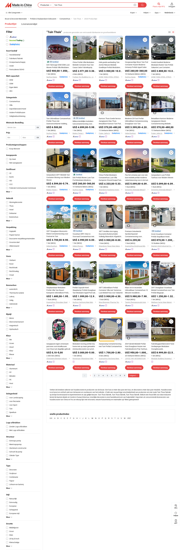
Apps (157, 12)
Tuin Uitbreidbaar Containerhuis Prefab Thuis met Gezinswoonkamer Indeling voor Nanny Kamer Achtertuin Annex (58, 121)
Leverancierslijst (29, 23)
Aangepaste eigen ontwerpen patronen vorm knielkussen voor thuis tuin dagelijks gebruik (58, 346)
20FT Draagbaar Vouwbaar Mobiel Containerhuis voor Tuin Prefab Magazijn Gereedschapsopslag (163, 290)
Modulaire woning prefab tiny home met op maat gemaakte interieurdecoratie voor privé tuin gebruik (84, 346)
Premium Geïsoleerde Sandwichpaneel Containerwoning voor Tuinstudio (133, 234)
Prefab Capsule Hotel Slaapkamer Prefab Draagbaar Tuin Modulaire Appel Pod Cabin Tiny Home (85, 290)
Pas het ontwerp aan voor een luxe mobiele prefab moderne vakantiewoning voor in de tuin (136, 177)
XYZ (129, 418)
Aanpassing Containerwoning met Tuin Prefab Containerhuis (110, 345)
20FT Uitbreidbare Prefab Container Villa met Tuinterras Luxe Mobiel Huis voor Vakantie (111, 290)
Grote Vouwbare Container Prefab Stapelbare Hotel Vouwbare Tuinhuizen (161, 235)
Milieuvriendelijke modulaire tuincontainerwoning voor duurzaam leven (83, 122)
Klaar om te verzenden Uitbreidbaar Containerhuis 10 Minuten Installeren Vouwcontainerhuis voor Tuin (136, 290)
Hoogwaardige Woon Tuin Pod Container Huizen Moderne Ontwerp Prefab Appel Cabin (136, 64)
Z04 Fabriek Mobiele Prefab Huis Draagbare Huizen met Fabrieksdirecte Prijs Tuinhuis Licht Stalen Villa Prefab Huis (136, 346)
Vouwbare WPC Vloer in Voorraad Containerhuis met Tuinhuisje (83, 235)
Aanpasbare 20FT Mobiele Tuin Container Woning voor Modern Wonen (58, 177)
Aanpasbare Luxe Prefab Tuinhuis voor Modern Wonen (162, 176)
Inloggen (171, 6)
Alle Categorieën (14, 12)
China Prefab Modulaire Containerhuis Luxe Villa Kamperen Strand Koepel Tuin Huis (110, 177)
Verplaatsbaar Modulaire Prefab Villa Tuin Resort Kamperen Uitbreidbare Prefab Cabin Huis (57, 290)
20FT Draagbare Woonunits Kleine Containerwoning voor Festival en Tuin (57, 233)
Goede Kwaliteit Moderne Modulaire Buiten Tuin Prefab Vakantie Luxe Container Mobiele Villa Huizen (162, 65)
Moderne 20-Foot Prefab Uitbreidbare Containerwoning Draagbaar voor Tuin (136, 121)
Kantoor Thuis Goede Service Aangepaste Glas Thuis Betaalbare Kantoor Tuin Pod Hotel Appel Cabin (110, 121)
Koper (132, 12)
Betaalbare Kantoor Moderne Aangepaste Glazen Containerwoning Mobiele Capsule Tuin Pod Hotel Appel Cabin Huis (162, 121)
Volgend (132, 375)
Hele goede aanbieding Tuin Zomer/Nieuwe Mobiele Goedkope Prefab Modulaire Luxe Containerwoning (109, 65)
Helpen (146, 12)
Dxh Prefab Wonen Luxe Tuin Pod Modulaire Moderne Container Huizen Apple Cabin (84, 178)
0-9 (51, 418)
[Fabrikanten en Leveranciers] (18, 5)
